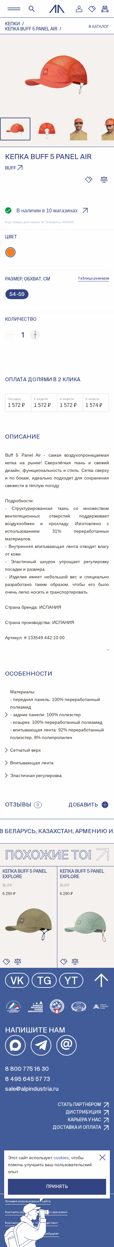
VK (17, 981)
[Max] (15, 1045)
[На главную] (57, 9)
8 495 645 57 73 (27, 1079)
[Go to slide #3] (78, 129)
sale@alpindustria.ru (32, 1089)
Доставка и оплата (77, 1127)
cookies (61, 1157)
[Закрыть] (102, 1157)
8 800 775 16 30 (27, 1069)
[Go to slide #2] (47, 129)
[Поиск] (31, 9)
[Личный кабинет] (79, 9)
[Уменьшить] (10, 335)
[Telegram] (41, 1045)
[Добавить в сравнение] (18, 961)
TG (44, 981)
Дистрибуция (83, 1112)
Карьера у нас (84, 1120)
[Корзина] (104, 9)
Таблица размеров (93, 278)
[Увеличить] (35, 335)
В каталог (99, 26)
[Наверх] (101, 980)
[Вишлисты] (92, 9)
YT (71, 981)
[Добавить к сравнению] (104, 180)
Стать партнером (79, 1104)
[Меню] (13, 8)
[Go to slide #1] (15, 129)
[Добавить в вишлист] (89, 180)
